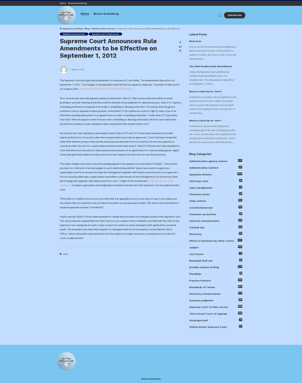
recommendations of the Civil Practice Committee (105, 88)
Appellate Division (200, 174)
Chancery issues (199, 194)
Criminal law (196, 227)
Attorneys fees (198, 181)
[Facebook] (180, 42)
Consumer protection (202, 214)
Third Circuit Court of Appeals (208, 313)
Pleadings (195, 273)
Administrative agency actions (208, 161)
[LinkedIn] (180, 46)
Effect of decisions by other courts (211, 240)
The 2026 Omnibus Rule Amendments (210, 66)
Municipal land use (201, 260)
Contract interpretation (204, 220)
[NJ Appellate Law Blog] (66, 15)
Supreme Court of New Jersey (105, 34)
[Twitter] (180, 50)
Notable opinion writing (204, 267)
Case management (201, 187)
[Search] (219, 15)
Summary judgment (201, 300)
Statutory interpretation (205, 293)
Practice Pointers (200, 280)
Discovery (195, 234)
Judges (193, 247)
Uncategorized (198, 320)
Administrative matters (74, 34)
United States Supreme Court (208, 326)
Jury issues (196, 254)
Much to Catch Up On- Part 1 (205, 120)
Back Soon (195, 41)
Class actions (197, 200)
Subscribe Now (234, 15)
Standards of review (202, 287)
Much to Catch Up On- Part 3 (205, 91)
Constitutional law (201, 207)
